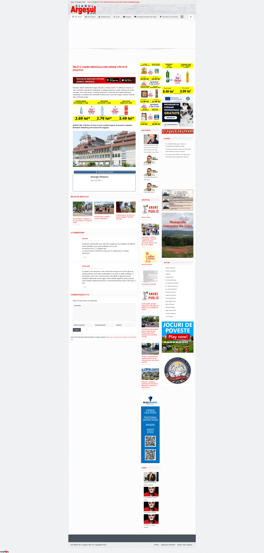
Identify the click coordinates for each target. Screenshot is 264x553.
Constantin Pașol (171, 280)
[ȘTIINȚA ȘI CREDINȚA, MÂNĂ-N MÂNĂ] (151, 477)
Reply (85, 257)
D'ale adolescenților (150, 512)
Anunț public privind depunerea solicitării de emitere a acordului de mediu (150, 306)
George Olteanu (84, 73)
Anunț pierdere (147, 264)
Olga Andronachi (171, 310)
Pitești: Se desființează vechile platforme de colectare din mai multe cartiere (150, 359)
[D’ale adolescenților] (151, 506)
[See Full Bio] (102, 180)
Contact (90, 2)
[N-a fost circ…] (151, 158)
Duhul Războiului (149, 192)
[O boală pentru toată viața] (151, 491)
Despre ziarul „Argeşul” (184, 545)
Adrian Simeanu (171, 271)
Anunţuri (128, 17)
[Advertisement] (132, 34)
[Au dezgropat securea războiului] (151, 171)
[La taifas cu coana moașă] (151, 519)
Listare (127, 73)
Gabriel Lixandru (171, 295)
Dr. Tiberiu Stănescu (172, 286)
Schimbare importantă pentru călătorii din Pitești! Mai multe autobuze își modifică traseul (150, 333)
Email (134, 73)
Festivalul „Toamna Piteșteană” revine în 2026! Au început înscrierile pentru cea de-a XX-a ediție (149, 241)
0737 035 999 (101, 2)
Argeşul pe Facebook (168, 545)
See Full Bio (96, 180)
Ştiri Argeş (78, 17)
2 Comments (105, 73)
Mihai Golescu (170, 304)
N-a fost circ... (148, 165)
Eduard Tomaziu (171, 292)
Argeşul (168, 274)
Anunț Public (146, 217)
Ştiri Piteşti (91, 17)
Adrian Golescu (170, 268)
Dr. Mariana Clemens (172, 283)
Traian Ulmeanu (171, 313)
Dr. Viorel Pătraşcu (171, 289)
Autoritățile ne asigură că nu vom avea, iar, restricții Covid (82, 220)
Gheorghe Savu (171, 301)
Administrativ (105, 17)
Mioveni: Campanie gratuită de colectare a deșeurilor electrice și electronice (150, 384)
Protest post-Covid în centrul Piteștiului (102, 217)
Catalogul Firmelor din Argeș (147, 17)
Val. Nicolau (169, 316)
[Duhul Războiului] (151, 186)
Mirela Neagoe (170, 307)
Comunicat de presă (149, 284)
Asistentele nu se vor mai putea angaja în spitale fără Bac (125, 217)
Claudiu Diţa (169, 277)
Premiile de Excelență (170, 17)
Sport (118, 17)
